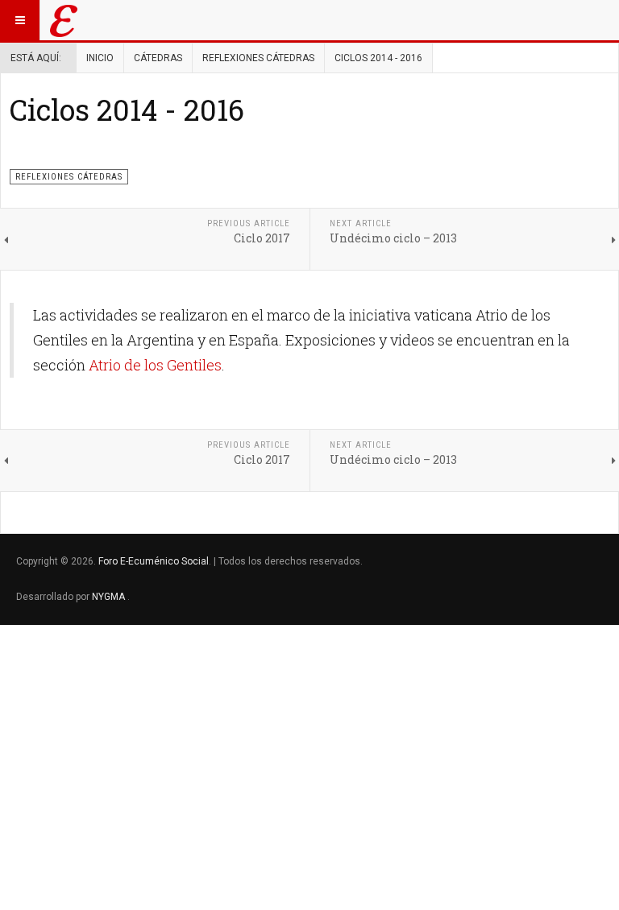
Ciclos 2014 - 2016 (127, 109)
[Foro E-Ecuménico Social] (63, 20)
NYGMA (109, 596)
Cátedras (158, 58)
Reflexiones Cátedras (258, 58)
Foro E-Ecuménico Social (153, 561)
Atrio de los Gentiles (155, 364)
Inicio (100, 58)
